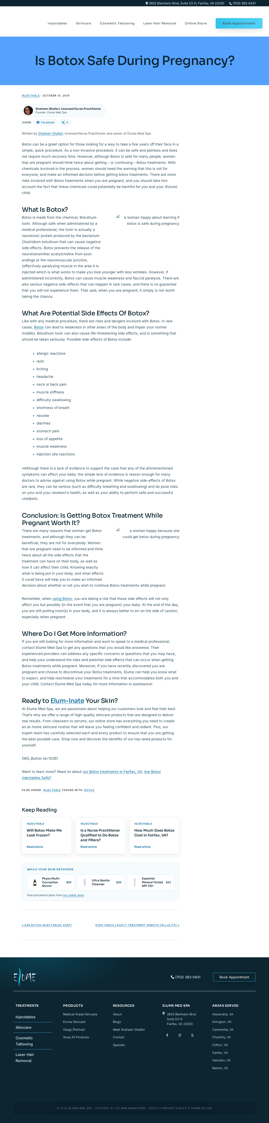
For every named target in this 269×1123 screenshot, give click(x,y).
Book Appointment (234, 977)
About (117, 1014)
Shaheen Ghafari (50, 133)
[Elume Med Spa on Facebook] (167, 1035)
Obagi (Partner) (74, 1029)
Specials (119, 1045)
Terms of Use (201, 1108)
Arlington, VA (221, 1022)
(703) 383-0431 (244, 3)
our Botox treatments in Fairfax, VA (112, 772)
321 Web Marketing (130, 1108)
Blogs (117, 1022)
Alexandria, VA (222, 1014)
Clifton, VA (220, 1045)
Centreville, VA (222, 1029)
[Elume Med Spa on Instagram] (179, 1035)
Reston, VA (220, 1068)
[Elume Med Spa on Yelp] (192, 1035)
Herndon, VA (221, 1060)
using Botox (62, 599)
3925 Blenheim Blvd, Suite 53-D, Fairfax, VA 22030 (186, 3)
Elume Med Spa (24, 17)
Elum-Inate (67, 701)
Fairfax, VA (220, 1052)
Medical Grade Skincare (80, 1014)
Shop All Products (76, 1037)
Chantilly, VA (221, 1037)
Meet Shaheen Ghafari (129, 1029)
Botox (39, 327)
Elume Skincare (74, 1022)
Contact (118, 1037)
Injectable (31, 95)
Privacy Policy (174, 1108)
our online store (73, 895)
